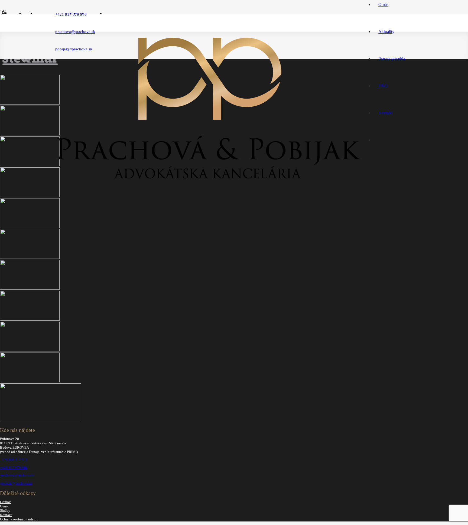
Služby (5, 510)
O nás (4, 506)
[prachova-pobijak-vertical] (208, 181)
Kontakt (6, 515)
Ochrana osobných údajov (19, 519)
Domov (5, 502)
